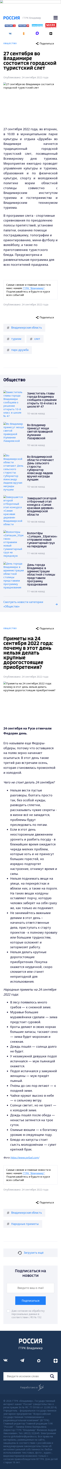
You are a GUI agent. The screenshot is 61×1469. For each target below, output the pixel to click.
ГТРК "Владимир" (34, 288)
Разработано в (29, 1387)
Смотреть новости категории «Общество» (23, 604)
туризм (16, 339)
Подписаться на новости (30, 1273)
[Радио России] (37, 26)
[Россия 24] (23, 26)
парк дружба (19, 350)
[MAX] (37, 32)
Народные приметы (25, 1224)
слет (37, 339)
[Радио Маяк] (50, 27)
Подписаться (30, 1301)
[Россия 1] (10, 26)
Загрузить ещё (34, 1252)
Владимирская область (26, 327)
